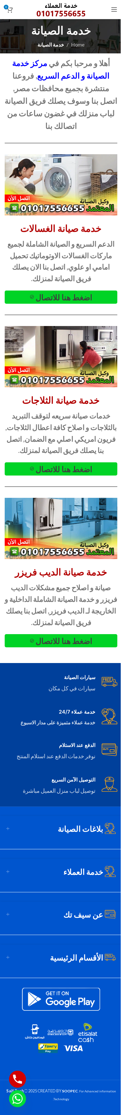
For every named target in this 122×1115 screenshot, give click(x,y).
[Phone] (17, 1079)
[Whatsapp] (17, 1098)
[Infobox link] (61, 683)
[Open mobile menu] (114, 9)
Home (77, 44)
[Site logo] (61, 9)
